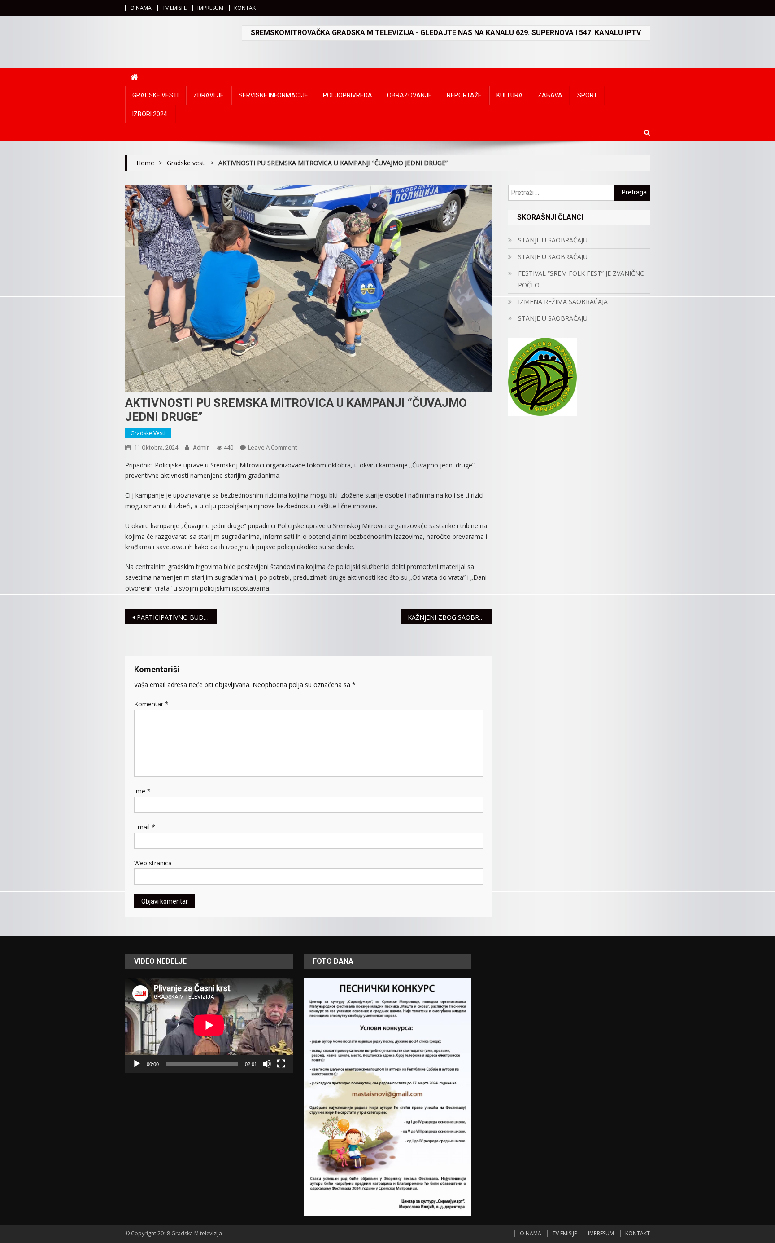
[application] (209, 1025)
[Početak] (136, 1063)
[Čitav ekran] (281, 1063)
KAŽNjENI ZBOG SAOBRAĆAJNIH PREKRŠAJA (450, 617)
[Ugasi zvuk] (266, 1063)
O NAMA (141, 8)
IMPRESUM (210, 8)
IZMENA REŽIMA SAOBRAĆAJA (563, 301)
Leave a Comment (272, 447)
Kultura (509, 95)
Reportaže (464, 95)
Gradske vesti (155, 95)
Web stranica (153, 863)
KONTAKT (246, 8)
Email (144, 827)
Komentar (151, 704)
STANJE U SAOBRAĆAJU (553, 240)
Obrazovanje (409, 95)
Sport (587, 95)
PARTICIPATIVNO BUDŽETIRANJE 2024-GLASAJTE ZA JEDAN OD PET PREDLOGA (177, 617)
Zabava (550, 95)
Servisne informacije (273, 95)
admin (201, 447)
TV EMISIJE (174, 8)
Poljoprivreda (347, 95)
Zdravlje (208, 95)
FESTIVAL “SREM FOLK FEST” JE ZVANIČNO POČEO (581, 279)
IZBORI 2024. (150, 114)
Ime (142, 791)
